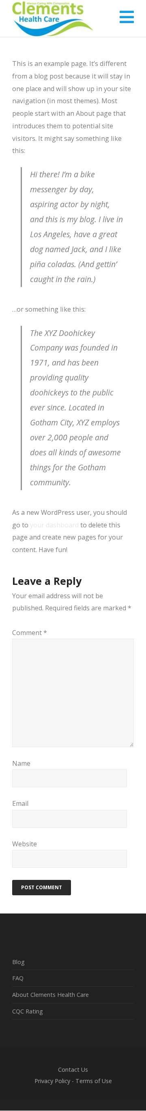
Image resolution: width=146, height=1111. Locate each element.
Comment (29, 632)
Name (21, 763)
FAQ (18, 978)
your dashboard (54, 524)
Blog (18, 962)
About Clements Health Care (50, 994)
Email (20, 803)
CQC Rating (27, 1011)
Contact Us (73, 1069)
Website (24, 843)
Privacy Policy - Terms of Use (73, 1081)
